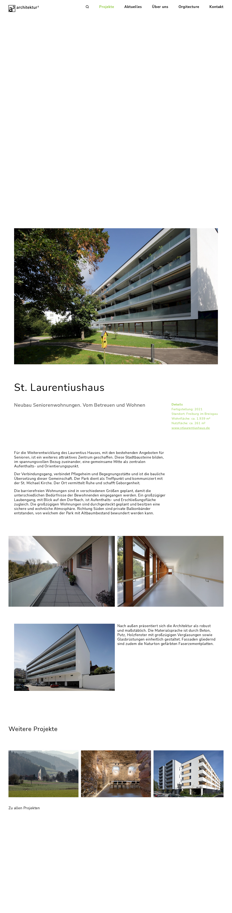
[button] (87, 7)
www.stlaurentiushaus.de (191, 428)
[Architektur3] (24, 7)
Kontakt (216, 6)
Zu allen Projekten (24, 808)
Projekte (106, 6)
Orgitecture (189, 6)
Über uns (160, 6)
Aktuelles (133, 6)
